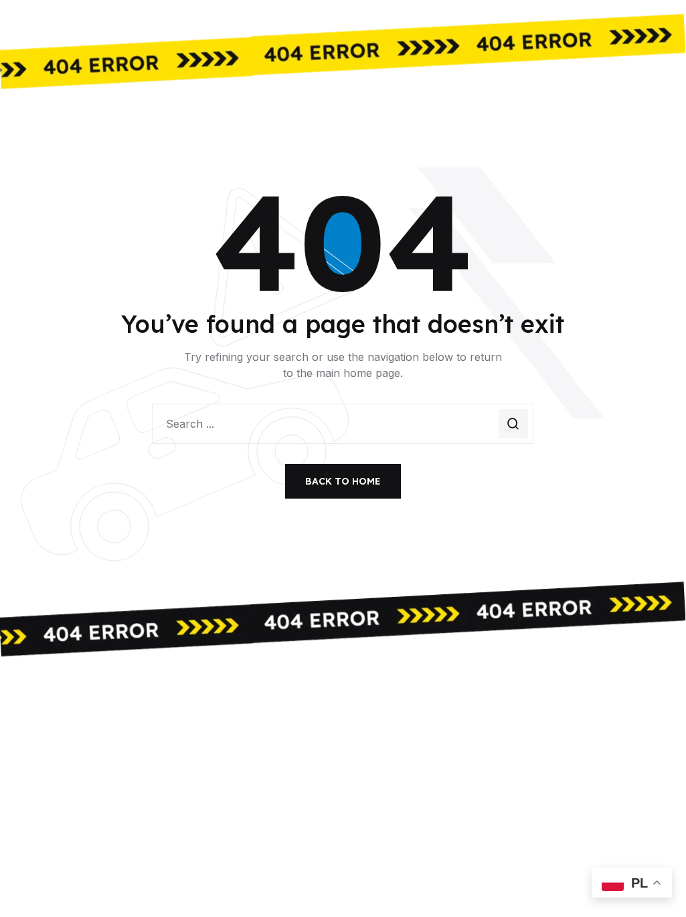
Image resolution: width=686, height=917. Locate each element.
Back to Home (343, 481)
